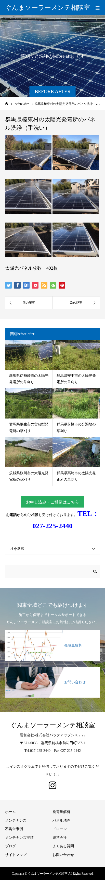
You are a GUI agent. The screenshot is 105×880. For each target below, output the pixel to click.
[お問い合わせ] (52, 668)
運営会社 (59, 838)
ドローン (59, 829)
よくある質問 (63, 846)
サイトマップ (16, 855)
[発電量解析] (52, 631)
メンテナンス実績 (19, 838)
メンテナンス (16, 820)
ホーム (10, 812)
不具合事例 (14, 829)
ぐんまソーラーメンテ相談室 (47, 7)
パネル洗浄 (61, 820)
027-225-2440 (52, 526)
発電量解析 (61, 812)
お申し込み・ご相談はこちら (52, 502)
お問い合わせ (63, 855)
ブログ (10, 846)
